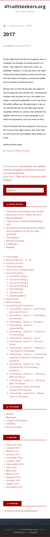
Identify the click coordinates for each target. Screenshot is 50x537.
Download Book (17, 295)
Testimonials (16, 292)
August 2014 (12, 483)
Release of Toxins (15, 240)
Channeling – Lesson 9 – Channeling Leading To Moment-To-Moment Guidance (27, 357)
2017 (8, 224)
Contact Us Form (14, 263)
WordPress (20, 532)
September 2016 (14, 464)
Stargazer (33, 532)
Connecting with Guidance (19, 305)
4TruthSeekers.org (25, 6)
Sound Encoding (14, 272)
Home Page (12, 256)
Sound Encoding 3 (18, 282)
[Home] (4, 25)
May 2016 (11, 470)
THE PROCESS (16, 289)
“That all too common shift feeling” (24, 221)
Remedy (10, 247)
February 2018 (14, 444)
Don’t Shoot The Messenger (20, 269)
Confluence (12, 244)
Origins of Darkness (16, 420)
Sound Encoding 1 (18, 276)
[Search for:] (25, 190)
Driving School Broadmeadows (21, 511)
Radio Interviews (14, 266)
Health (9, 414)
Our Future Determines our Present (25, 211)
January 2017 (13, 454)
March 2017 (12, 451)
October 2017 (13, 448)
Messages (11, 417)
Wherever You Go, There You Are (23, 214)
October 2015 (13, 480)
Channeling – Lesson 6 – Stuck (24, 337)
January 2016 (13, 477)
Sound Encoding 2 (18, 279)
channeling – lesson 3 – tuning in (26, 321)
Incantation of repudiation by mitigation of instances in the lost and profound (24, 170)
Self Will (10, 424)
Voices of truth (22, 150)
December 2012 (14, 487)
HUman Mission (14, 218)
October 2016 (13, 461)
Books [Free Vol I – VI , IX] (18, 259)
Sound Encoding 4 (18, 285)
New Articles (12, 299)
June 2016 (11, 467)
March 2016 (12, 474)
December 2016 (14, 457)
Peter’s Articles (13, 302)
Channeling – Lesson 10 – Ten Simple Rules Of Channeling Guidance (24, 367)
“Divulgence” (13, 237)
